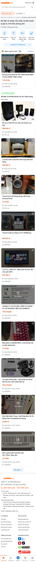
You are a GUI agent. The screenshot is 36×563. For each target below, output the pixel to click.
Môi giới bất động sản (6, 541)
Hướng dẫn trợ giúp (23, 530)
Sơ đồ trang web (5, 530)
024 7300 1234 (23, 488)
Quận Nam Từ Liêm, (10, 388)
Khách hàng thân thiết (23, 527)
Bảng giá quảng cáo (23, 519)
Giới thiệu (3, 519)
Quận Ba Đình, (8, 315)
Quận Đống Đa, (8, 132)
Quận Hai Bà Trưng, (9, 462)
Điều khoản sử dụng (6, 527)
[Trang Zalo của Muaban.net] (23, 539)
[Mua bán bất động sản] (7, 2)
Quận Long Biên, (9, 205)
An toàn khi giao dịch (6, 524)
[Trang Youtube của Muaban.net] (19, 543)
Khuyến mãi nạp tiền (23, 524)
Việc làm (3, 546)
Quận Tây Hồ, (8, 168)
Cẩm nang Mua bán (6, 538)
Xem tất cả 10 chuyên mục (18, 44)
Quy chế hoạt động (6, 522)
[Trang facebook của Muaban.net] (19, 539)
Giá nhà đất (4, 544)
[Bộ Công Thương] (24, 554)
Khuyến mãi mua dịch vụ (24, 522)
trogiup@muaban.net (11, 511)
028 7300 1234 (9, 488)
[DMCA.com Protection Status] (24, 548)
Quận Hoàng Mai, (9, 278)
